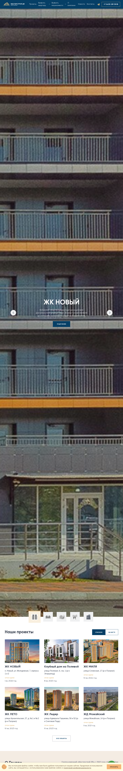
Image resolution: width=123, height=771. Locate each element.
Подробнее (61, 324)
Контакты (90, 4)
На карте (111, 632)
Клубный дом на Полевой (51, 4)
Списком (98, 632)
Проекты (32, 4)
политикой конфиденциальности (77, 768)
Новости (81, 4)
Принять (114, 767)
